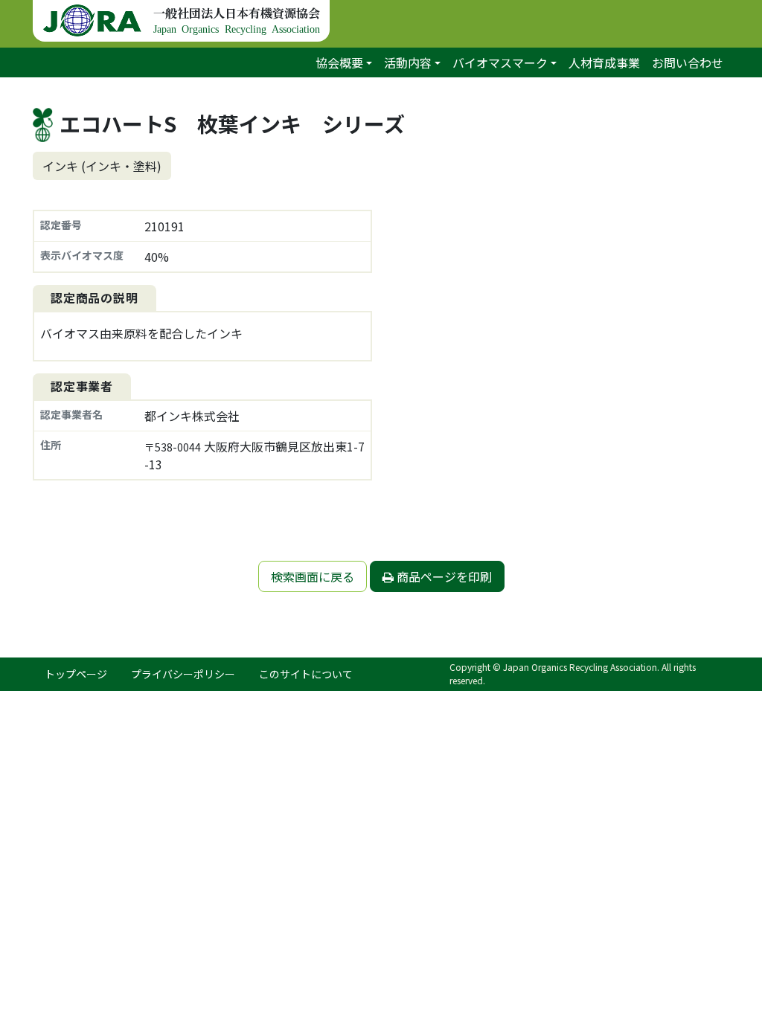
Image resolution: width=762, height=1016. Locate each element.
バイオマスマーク (500, 62)
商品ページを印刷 (443, 576)
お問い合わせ (687, 62)
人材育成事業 (604, 62)
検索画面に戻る (312, 576)
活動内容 (408, 62)
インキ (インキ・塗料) (101, 166)
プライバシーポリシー (183, 673)
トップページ (76, 673)
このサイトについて (306, 673)
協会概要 (339, 62)
